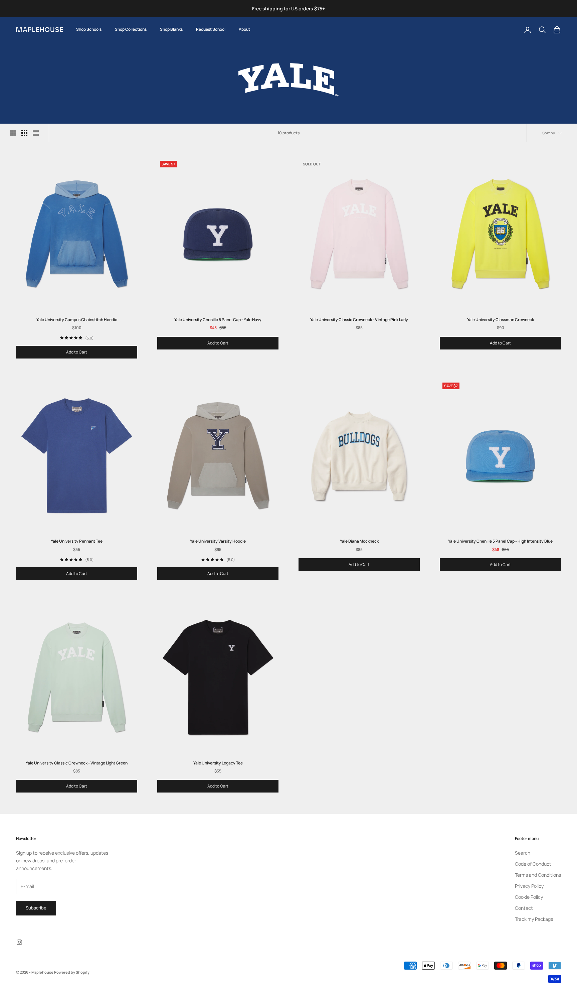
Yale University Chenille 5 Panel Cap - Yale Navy (217, 319)
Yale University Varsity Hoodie (218, 541)
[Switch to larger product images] (13, 133)
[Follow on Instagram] (19, 942)
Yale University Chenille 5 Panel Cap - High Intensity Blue (500, 541)
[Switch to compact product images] (36, 133)
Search (522, 853)
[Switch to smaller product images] (24, 133)
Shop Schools (89, 29)
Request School (210, 29)
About (244, 29)
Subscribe (36, 908)
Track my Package (534, 919)
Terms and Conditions (538, 875)
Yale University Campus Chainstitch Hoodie (76, 319)
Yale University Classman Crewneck (500, 319)
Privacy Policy (529, 886)
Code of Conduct (533, 864)
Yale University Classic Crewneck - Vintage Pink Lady (359, 319)
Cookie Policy (529, 897)
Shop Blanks (171, 29)
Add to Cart (76, 352)
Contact (524, 908)
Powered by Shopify (71, 972)
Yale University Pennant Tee (77, 541)
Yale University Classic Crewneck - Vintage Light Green (77, 763)
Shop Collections (131, 29)
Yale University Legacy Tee (218, 763)
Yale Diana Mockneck (359, 541)
